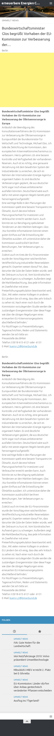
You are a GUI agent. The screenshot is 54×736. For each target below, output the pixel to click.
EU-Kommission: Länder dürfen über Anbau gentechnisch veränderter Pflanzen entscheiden (33, 687)
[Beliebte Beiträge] (39, 631)
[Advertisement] (27, 80)
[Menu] (51, 3)
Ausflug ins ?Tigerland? (26, 700)
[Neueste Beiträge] (14, 631)
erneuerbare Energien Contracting (21, 3)
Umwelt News (10, 20)
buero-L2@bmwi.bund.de (23, 346)
